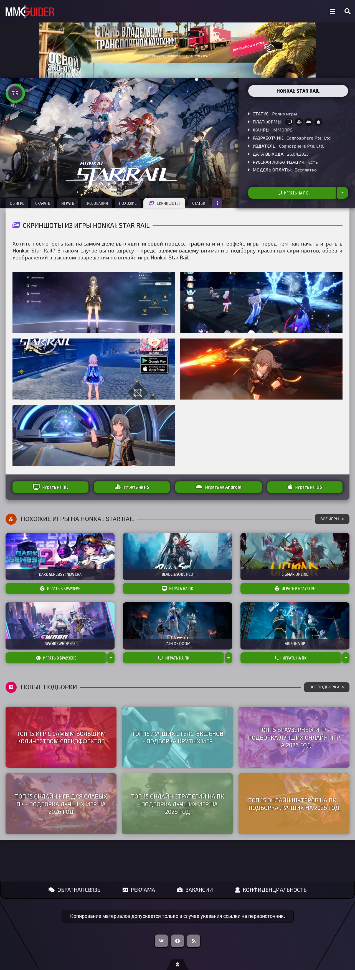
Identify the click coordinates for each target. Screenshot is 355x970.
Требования (96, 203)
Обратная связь (78, 889)
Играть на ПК (296, 192)
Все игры (329, 519)
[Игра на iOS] (318, 122)
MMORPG (283, 129)
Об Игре (17, 203)
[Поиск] (347, 11)
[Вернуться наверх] (177, 964)
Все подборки (324, 687)
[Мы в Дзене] (177, 941)
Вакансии (199, 889)
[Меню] (332, 11)
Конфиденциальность (275, 889)
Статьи (198, 203)
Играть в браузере (63, 588)
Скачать (42, 203)
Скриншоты (168, 203)
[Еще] (217, 203)
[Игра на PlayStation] (299, 122)
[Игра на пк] (289, 122)
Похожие (127, 203)
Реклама (143, 889)
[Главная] (30, 11)
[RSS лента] (194, 941)
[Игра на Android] (309, 122)
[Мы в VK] (161, 941)
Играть (67, 203)
